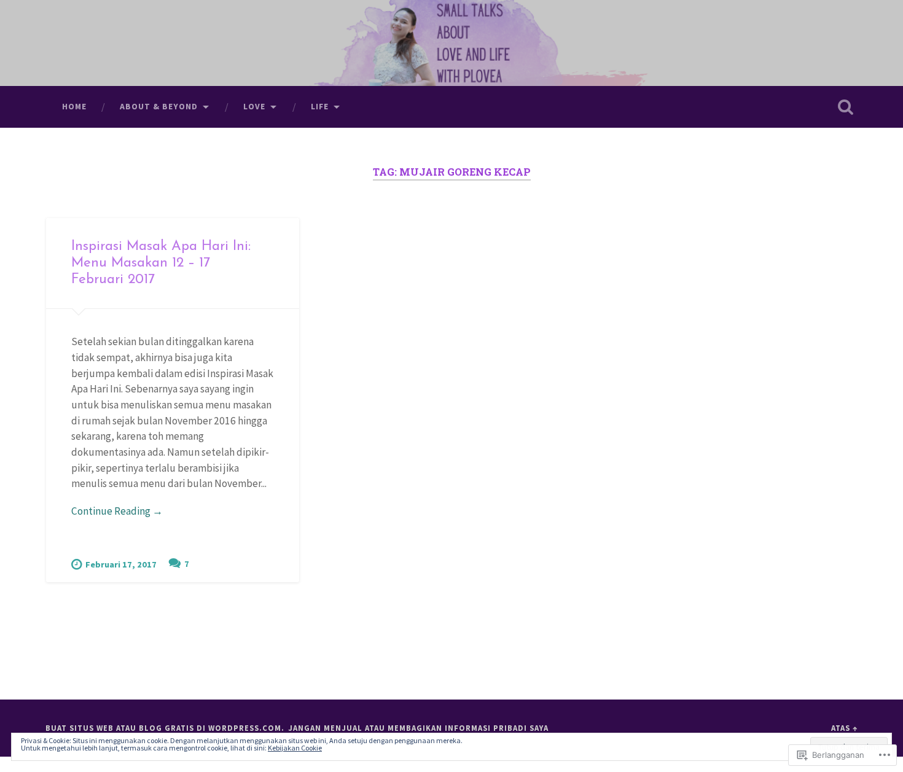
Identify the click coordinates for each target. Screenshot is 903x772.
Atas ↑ (844, 728)
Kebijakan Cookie (295, 747)
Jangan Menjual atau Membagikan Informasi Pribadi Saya (418, 728)
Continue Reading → (117, 511)
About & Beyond (159, 106)
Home (74, 106)
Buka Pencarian (846, 107)
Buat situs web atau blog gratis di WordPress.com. (164, 728)
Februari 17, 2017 (121, 564)
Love (254, 106)
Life (320, 106)
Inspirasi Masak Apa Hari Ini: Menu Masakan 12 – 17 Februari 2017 (161, 263)
